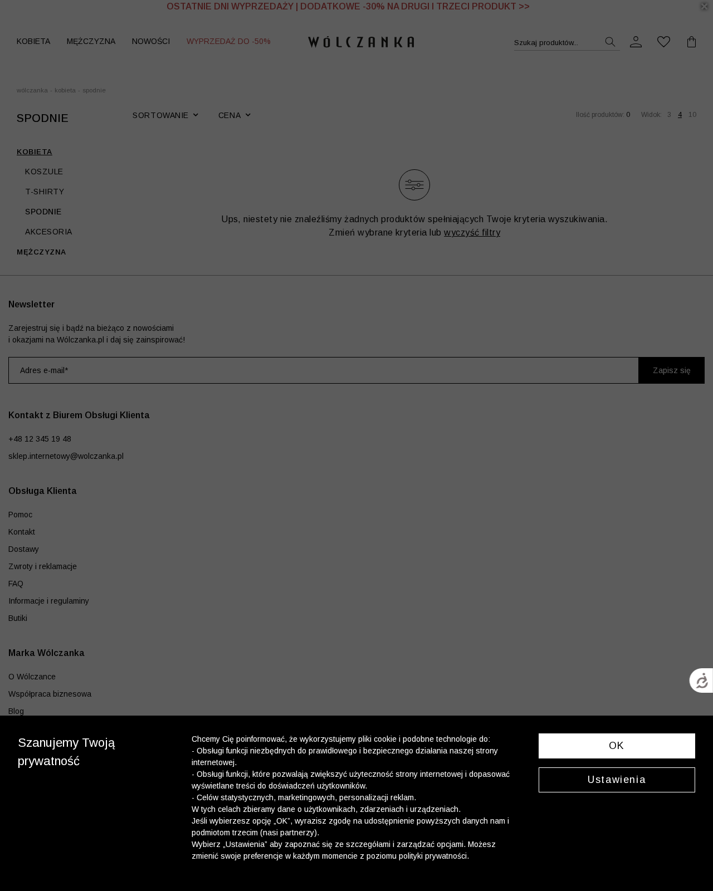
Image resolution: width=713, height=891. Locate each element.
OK (617, 745)
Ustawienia (617, 779)
